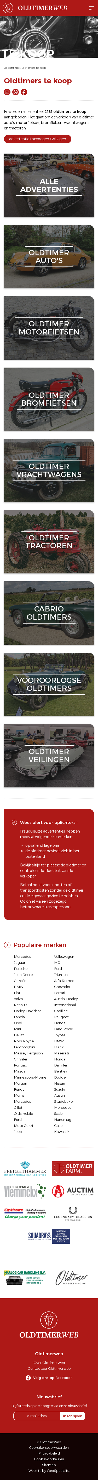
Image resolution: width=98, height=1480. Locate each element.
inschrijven (72, 1416)
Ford (58, 968)
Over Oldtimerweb (49, 1363)
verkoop (63, 117)
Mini (17, 1029)
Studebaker (64, 1101)
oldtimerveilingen (49, 755)
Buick (59, 1047)
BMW (19, 987)
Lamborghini (24, 1047)
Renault (20, 1005)
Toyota (59, 1035)
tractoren (17, 128)
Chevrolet (62, 987)
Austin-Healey (66, 999)
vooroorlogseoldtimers (49, 684)
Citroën (20, 981)
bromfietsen (51, 122)
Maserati (61, 1053)
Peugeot (61, 1017)
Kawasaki (62, 1131)
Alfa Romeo (64, 981)
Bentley (60, 1071)
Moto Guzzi (23, 1125)
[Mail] (7, 92)
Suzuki (59, 1089)
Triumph (61, 974)
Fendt (19, 1089)
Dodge (60, 1077)
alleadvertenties (49, 185)
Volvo (18, 999)
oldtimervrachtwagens (49, 470)
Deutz (19, 1035)
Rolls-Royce (24, 1041)
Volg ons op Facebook (53, 1378)
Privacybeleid (49, 1453)
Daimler (60, 1065)
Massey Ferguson (28, 1053)
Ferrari (59, 993)
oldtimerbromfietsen (49, 399)
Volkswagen (64, 956)
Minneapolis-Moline (30, 1077)
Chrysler (20, 1059)
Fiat (17, 993)
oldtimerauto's (49, 256)
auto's (9, 122)
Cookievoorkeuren (49, 1459)
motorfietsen (27, 122)
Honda (60, 1023)
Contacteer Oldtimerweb (49, 1368)
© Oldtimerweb (49, 1442)
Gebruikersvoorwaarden (49, 1448)
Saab (58, 1113)
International (65, 1005)
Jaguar (19, 962)
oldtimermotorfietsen (49, 327)
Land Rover (63, 1029)
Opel (18, 1023)
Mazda (20, 1071)
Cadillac (61, 1011)
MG (57, 962)
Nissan (59, 1083)
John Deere (23, 974)
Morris (19, 1095)
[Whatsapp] (15, 92)
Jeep (18, 1131)
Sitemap (49, 1465)
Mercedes (22, 956)
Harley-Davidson (28, 1011)
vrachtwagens (76, 122)
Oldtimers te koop (34, 68)
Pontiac (20, 1065)
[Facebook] (24, 92)
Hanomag (62, 1119)
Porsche (20, 968)
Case (58, 1125)
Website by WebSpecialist (49, 1471)
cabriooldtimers (49, 612)
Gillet (18, 1107)
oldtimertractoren (49, 541)
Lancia (19, 1017)
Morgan (20, 1083)
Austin (59, 1095)
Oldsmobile (23, 1113)
